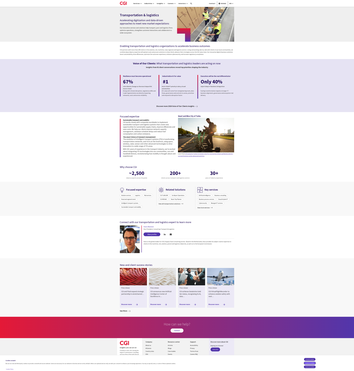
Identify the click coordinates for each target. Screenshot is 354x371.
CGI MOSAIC (163, 199)
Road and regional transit (128, 199)
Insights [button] (160, 3)
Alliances (148, 348)
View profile (152, 234)
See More (125, 311)
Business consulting (220, 195)
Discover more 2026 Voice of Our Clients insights (175, 106)
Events (170, 354)
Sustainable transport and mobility (131, 207)
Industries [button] (148, 3)
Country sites (150, 351)
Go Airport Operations (178, 195)
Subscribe (215, 349)
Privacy (192, 348)
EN (230, 3)
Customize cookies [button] (309, 363)
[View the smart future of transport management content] (206, 135)
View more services (203, 208)
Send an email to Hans (170, 234)
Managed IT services (217, 203)
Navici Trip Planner (176, 199)
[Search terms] (191, 3)
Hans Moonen (149, 227)
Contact (212, 3)
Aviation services (126, 195)
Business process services (206, 199)
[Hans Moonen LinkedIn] (164, 234)
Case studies (172, 351)
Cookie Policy (9, 369)
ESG (147, 354)
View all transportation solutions (170, 204)
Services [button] (136, 3)
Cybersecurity (203, 203)
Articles (170, 345)
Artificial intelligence (205, 195)
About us (148, 345)
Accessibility (194, 345)
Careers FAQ (194, 354)
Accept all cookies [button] (310, 359)
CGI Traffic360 (164, 195)
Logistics (137, 195)
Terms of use (194, 351)
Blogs (170, 348)
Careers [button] (171, 3)
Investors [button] (182, 3)
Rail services (147, 195)
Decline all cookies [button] (309, 366)
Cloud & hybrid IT (223, 199)
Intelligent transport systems (129, 203)
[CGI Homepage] (123, 3)
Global (223, 3)
